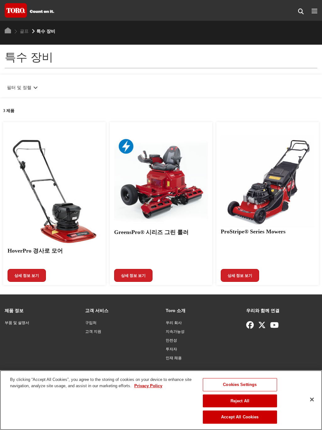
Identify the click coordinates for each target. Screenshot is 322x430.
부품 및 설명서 (17, 323)
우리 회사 (174, 323)
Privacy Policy (148, 385)
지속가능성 (175, 331)
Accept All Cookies (239, 417)
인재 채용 (174, 358)
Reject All (239, 401)
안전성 (171, 340)
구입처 (91, 323)
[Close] (312, 399)
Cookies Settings (240, 384)
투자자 (171, 349)
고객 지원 (93, 331)
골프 (24, 31)
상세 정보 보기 (26, 275)
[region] (161, 400)
